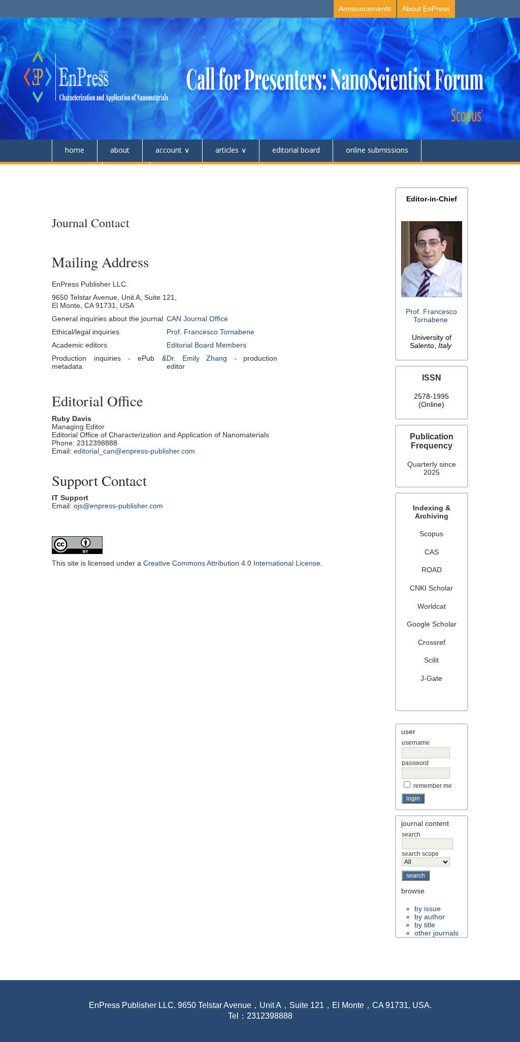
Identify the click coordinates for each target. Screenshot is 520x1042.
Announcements (365, 9)
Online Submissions (377, 150)
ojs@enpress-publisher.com (118, 506)
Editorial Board (296, 150)
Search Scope (420, 853)
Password (415, 763)
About (119, 150)
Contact (76, 172)
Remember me (432, 785)
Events (126, 172)
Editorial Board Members (206, 345)
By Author (429, 917)
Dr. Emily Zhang (197, 358)
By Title (424, 925)
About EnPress (426, 9)
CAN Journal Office (197, 319)
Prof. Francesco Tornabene (431, 315)
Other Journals (436, 933)
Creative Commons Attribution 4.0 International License (231, 563)
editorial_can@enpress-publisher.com (134, 451)
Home (74, 150)
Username (416, 742)
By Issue (427, 909)
